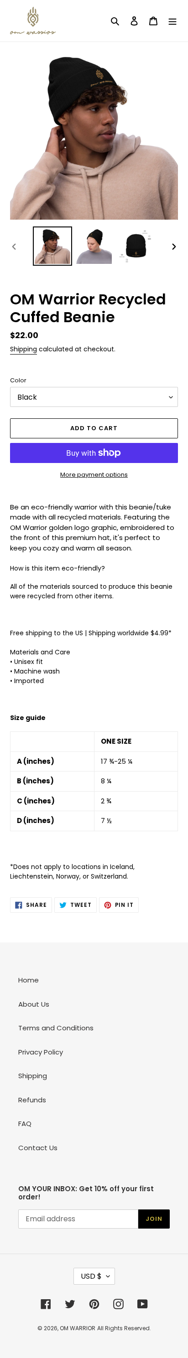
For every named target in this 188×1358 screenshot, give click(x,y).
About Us (33, 1004)
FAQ (24, 1123)
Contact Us (37, 1147)
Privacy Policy (40, 1052)
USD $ (91, 1276)
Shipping (23, 349)
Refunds (32, 1100)
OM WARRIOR (77, 1328)
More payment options (94, 474)
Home (28, 980)
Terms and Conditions (56, 1028)
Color (18, 380)
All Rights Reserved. (124, 1328)
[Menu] (172, 21)
